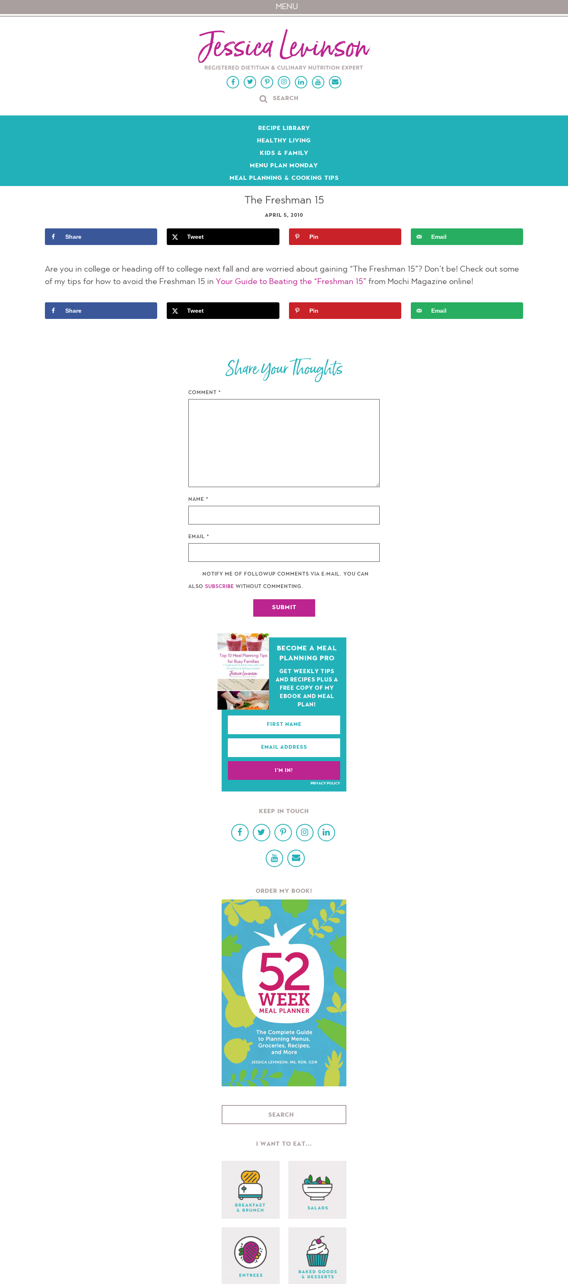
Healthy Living (284, 141)
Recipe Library (284, 129)
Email (199, 536)
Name (198, 499)
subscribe (219, 586)
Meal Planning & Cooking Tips (284, 178)
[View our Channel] (318, 82)
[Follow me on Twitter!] (250, 82)
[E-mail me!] (335, 82)
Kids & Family (284, 154)
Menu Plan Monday (284, 166)
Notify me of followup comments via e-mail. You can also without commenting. (278, 580)
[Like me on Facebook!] (233, 82)
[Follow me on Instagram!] (284, 82)
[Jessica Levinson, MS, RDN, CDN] (284, 50)
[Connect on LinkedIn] (301, 82)
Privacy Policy (325, 783)
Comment (204, 392)
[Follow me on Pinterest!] (267, 82)
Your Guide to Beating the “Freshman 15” (291, 282)
